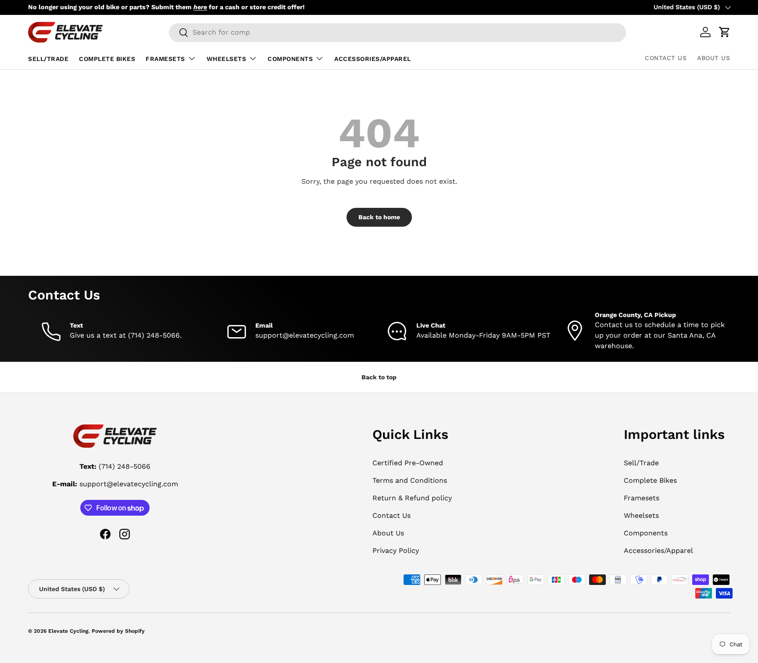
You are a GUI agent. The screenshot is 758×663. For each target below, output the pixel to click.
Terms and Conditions (409, 480)
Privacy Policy (395, 550)
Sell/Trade (48, 58)
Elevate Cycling (68, 631)
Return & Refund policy (412, 498)
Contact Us (665, 57)
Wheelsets (227, 58)
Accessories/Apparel (372, 58)
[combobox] (397, 32)
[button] (724, 32)
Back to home (379, 217)
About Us (713, 57)
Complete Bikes (107, 58)
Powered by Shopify (118, 631)
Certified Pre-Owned (407, 463)
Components (290, 58)
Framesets (165, 58)
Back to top (379, 377)
